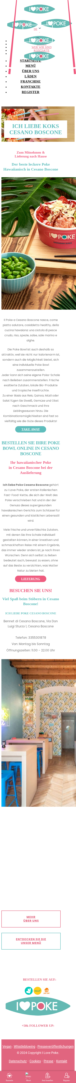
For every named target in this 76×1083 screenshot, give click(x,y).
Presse (48, 1061)
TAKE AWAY (30, 429)
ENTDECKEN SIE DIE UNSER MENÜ (31, 941)
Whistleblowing (24, 1046)
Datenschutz (18, 1061)
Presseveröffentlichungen (55, 1046)
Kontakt (61, 1061)
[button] (37, 34)
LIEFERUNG (30, 579)
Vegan (6, 1046)
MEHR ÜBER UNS (31, 919)
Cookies (35, 1061)
